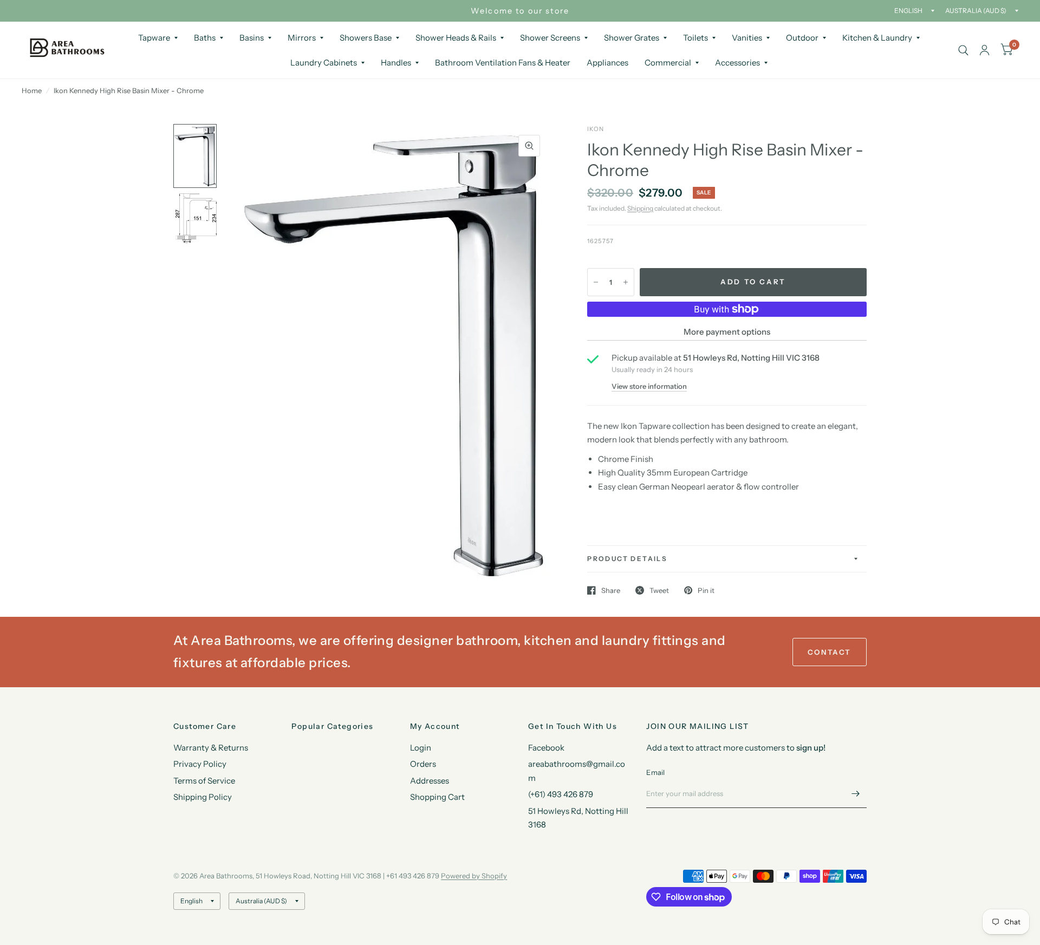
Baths (205, 37)
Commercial (668, 62)
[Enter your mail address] (856, 794)
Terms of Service (204, 780)
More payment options (727, 332)
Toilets (695, 37)
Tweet (659, 590)
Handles (396, 62)
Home (32, 90)
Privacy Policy (199, 764)
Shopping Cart (437, 797)
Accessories (737, 62)
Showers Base (366, 37)
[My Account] (984, 50)
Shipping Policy (202, 797)
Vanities (747, 37)
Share (610, 590)
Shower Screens (550, 37)
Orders (423, 764)
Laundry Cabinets (323, 62)
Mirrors (302, 37)
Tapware (154, 37)
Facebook (546, 747)
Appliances (607, 62)
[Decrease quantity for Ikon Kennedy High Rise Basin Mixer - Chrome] (596, 282)
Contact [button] (829, 652)
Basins (251, 37)
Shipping (640, 208)
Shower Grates (631, 37)
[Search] (963, 50)
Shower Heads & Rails (455, 37)
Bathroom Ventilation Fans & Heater (502, 62)
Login (420, 747)
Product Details (627, 559)
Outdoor (802, 37)
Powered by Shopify (474, 875)
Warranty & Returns (210, 747)
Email (655, 772)
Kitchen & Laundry (877, 37)
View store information (649, 386)
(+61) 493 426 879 (560, 794)
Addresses (429, 780)
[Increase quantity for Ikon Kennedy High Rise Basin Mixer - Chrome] (626, 282)
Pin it (706, 590)
